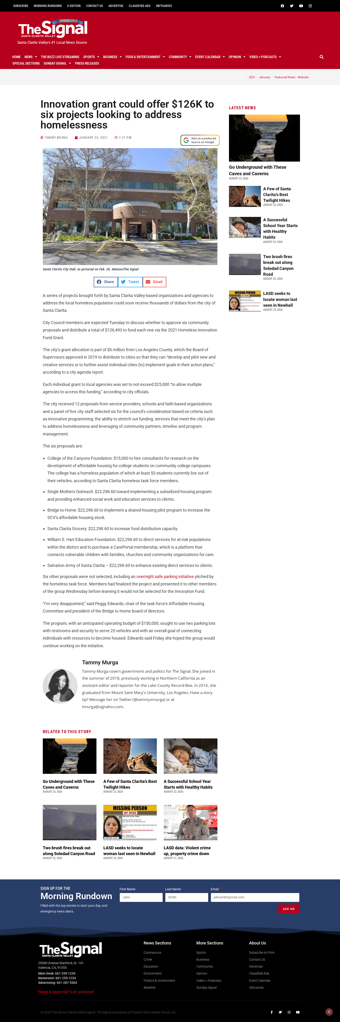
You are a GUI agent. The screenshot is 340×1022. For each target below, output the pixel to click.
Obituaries (164, 6)
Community (178, 57)
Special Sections (26, 63)
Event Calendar (207, 57)
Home (16, 57)
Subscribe (20, 6)
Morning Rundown (48, 6)
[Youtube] (300, 5)
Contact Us (94, 6)
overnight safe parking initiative (165, 576)
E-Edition (74, 6)
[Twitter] (291, 5)
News (29, 57)
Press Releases (87, 63)
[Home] (243, 77)
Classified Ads (139, 6)
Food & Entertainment (143, 57)
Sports (89, 57)
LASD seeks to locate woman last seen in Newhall (280, 299)
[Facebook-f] (271, 1012)
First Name (128, 889)
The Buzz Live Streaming (60, 57)
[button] (321, 57)
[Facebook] (282, 5)
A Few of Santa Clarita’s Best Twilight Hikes (277, 194)
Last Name (173, 889)
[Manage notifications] (329, 1012)
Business (110, 57)
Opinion (235, 57)
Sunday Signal (55, 63)
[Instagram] (310, 5)
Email (215, 889)
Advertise (115, 6)
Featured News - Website (292, 77)
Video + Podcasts (263, 57)
